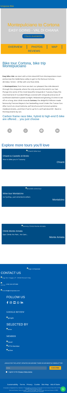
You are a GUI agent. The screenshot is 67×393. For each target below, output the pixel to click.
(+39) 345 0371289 (12, 284)
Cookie (37, 384)
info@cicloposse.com (12, 290)
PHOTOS (36, 46)
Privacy (29, 384)
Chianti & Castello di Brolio (16, 156)
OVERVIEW (15, 46)
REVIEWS (34, 50)
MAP (54, 46)
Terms (22, 384)
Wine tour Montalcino (13, 193)
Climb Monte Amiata (13, 231)
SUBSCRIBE (55, 368)
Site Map (45, 384)
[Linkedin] (57, 130)
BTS (57, 390)
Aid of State (55, 384)
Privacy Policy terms (25, 372)
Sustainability (12, 384)
